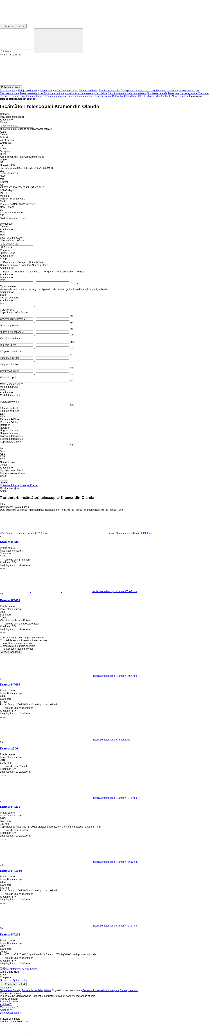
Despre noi (6, 980)
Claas (127, 96)
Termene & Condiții (10, 990)
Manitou (160, 96)
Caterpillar (118, 96)
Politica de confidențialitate (36, 990)
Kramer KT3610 (11, 870)
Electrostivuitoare (9, 93)
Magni (151, 96)
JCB (140, 96)
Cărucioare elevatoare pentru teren (127, 93)
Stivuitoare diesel (88, 90)
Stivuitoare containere (32, 96)
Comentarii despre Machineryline (100, 990)
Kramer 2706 (9, 748)
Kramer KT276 (10, 806)
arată (4, 482)
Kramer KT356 (10, 541)
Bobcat (107, 96)
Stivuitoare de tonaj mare (57, 93)
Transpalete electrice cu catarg (138, 90)
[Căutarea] (58, 40)
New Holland (179, 96)
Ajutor (16, 980)
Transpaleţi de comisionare (183, 93)
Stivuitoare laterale (157, 93)
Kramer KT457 (10, 684)
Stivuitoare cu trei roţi (166, 90)
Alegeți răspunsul (10, 652)
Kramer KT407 (10, 600)
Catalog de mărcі (129, 990)
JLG (145, 96)
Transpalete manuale (56, 96)
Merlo (168, 96)
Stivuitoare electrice (109, 90)
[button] (106, 70)
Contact (24, 980)
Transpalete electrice (31, 93)
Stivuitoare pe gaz (189, 90)
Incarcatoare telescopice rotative (89, 93)
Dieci (134, 96)
